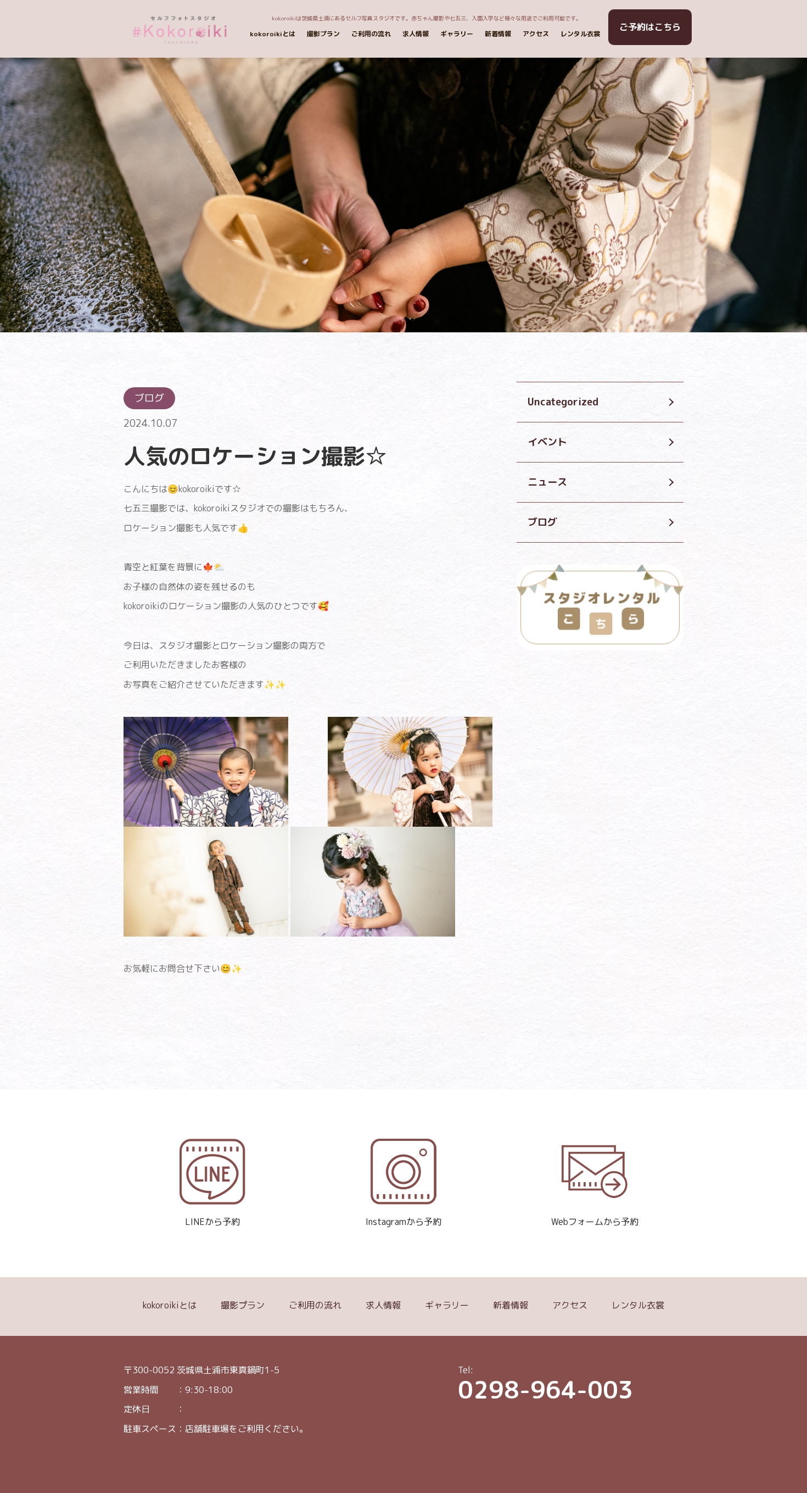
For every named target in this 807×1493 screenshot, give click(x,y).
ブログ (542, 522)
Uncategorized (563, 402)
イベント (547, 442)
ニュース (547, 482)
